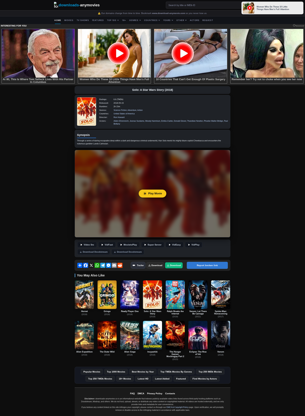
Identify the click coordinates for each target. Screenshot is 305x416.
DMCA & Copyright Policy (177, 407)
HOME (57, 20)
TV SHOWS (83, 20)
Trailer (140, 265)
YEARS (167, 20)
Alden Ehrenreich (121, 121)
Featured (181, 378)
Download (156, 265)
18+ (124, 20)
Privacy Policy (154, 393)
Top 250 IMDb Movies (210, 371)
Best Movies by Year (143, 371)
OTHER (180, 20)
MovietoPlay (130, 245)
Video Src (89, 245)
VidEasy (176, 245)
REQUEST (207, 20)
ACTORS (194, 20)
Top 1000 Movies (116, 371)
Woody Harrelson (152, 121)
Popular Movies (91, 371)
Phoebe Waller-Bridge (213, 121)
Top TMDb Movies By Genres (176, 371)
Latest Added (162, 378)
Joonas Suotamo (137, 121)
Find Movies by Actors (205, 378)
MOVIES (68, 20)
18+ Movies (125, 378)
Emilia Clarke (167, 121)
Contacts (170, 393)
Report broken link (207, 265)
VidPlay (195, 245)
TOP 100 (111, 20)
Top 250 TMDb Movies (100, 378)
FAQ (132, 393)
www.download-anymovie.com (169, 13)
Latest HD (143, 378)
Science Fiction (120, 110)
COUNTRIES (151, 20)
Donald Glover (180, 121)
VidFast (109, 245)
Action (140, 110)
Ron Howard (119, 117)
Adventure (132, 110)
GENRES (133, 20)
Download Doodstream (95, 252)
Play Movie (155, 193)
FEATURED (98, 20)
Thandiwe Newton (195, 121)
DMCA (141, 393)
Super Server (154, 245)
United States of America (124, 114)
